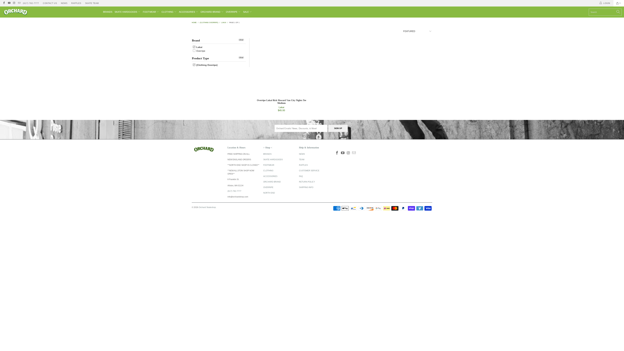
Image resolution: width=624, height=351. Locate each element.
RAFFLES (76, 3)
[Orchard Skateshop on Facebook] (3, 3)
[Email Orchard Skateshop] (19, 3)
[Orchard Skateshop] (51, 12)
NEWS (64, 3)
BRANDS (107, 12)
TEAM (301, 159)
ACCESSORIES (187, 12)
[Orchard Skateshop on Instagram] (14, 3)
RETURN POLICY (307, 182)
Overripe (200, 51)
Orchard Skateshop (207, 207)
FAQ (301, 176)
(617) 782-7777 (31, 3)
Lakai (199, 47)
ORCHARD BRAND (211, 12)
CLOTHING (168, 12)
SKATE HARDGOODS (126, 12)
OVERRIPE (232, 12)
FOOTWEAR (150, 12)
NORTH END (269, 193)
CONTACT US (50, 3)
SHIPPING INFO (306, 187)
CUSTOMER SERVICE (309, 170)
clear (241, 40)
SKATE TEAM (92, 3)
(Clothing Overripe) (207, 65)
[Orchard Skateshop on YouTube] (8, 3)
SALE (246, 12)
